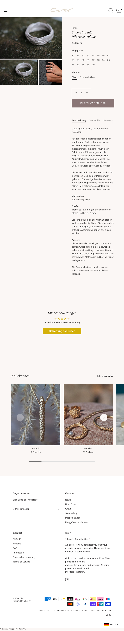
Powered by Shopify (22, 601)
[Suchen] (110, 10)
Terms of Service (21, 561)
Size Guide (94, 120)
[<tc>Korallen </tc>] (88, 414)
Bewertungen (110, 120)
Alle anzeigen (105, 376)
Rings (75, 28)
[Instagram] (66, 579)
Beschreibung (79, 120)
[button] (20, 417)
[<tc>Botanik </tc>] (35, 414)
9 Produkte (36, 452)
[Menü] (5, 10)
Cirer (22, 598)
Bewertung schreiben (62, 331)
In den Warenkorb (93, 103)
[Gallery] (31, 51)
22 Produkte (88, 452)
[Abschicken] (57, 509)
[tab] (80, 120)
